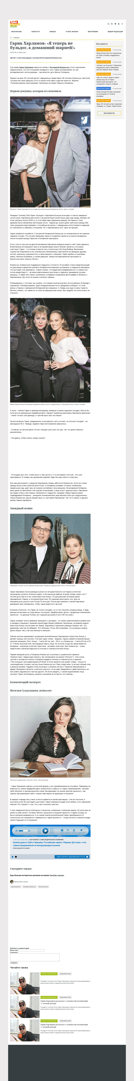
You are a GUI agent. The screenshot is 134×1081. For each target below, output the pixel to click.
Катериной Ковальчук (60, 67)
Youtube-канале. (57, 875)
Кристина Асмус (43, 886)
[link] (50, 151)
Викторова (23, 882)
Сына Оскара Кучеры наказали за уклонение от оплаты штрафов (108, 94)
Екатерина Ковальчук (29, 886)
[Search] (108, 24)
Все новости (109, 113)
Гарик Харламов (26, 67)
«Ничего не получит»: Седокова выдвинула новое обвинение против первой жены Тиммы (108, 67)
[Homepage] (16, 24)
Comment (14, 952)
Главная (16, 38)
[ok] (118, 24)
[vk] (112, 24)
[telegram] (115, 24)
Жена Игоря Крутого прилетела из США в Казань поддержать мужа (108, 55)
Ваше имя (14, 950)
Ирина (16, 882)
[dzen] (122, 24)
